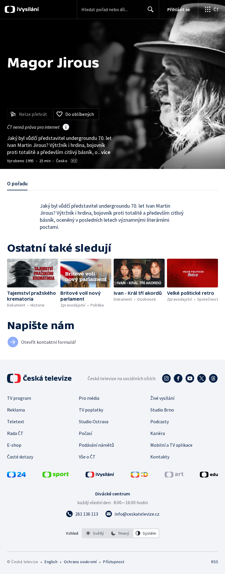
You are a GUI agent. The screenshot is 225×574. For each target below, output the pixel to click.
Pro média (89, 398)
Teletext (15, 421)
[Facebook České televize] (178, 378)
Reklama (16, 410)
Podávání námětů (96, 445)
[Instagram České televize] (166, 378)
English (51, 561)
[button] (32, 273)
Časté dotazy (20, 457)
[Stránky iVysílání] (100, 476)
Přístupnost (113, 561)
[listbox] (120, 533)
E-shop (14, 445)
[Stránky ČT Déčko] (139, 476)
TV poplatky (91, 410)
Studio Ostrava (93, 421)
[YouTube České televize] (190, 378)
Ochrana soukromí (80, 561)
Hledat (150, 9)
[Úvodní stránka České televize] (40, 378)
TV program (19, 398)
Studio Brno (162, 410)
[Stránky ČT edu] (209, 476)
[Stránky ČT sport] (55, 476)
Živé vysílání (162, 398)
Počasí (85, 433)
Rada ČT (15, 433)
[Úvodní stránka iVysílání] (27, 9)
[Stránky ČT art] (174, 476)
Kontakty (159, 457)
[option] (95, 533)
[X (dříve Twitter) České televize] (201, 378)
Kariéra (157, 433)
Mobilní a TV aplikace (171, 445)
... (104, 152)
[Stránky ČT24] (16, 476)
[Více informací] (65, 128)
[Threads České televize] (213, 378)
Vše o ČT (87, 457)
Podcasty (159, 421)
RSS (214, 561)
